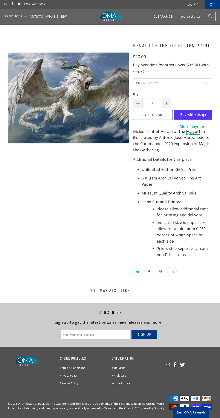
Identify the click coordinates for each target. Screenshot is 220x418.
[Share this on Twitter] (137, 271)
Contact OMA (34, 4)
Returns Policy (69, 383)
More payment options (193, 129)
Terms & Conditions (72, 368)
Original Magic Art (29, 404)
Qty (135, 94)
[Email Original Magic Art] (5, 4)
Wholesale (119, 375)
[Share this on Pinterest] (160, 271)
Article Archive (121, 383)
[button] (15, 17)
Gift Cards (118, 368)
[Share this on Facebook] (149, 271)
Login (197, 4)
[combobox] (196, 16)
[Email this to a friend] (172, 271)
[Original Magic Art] (109, 16)
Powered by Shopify (151, 408)
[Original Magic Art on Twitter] (19, 4)
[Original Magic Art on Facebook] (12, 4)
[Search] (210, 16)
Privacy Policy (69, 375)
